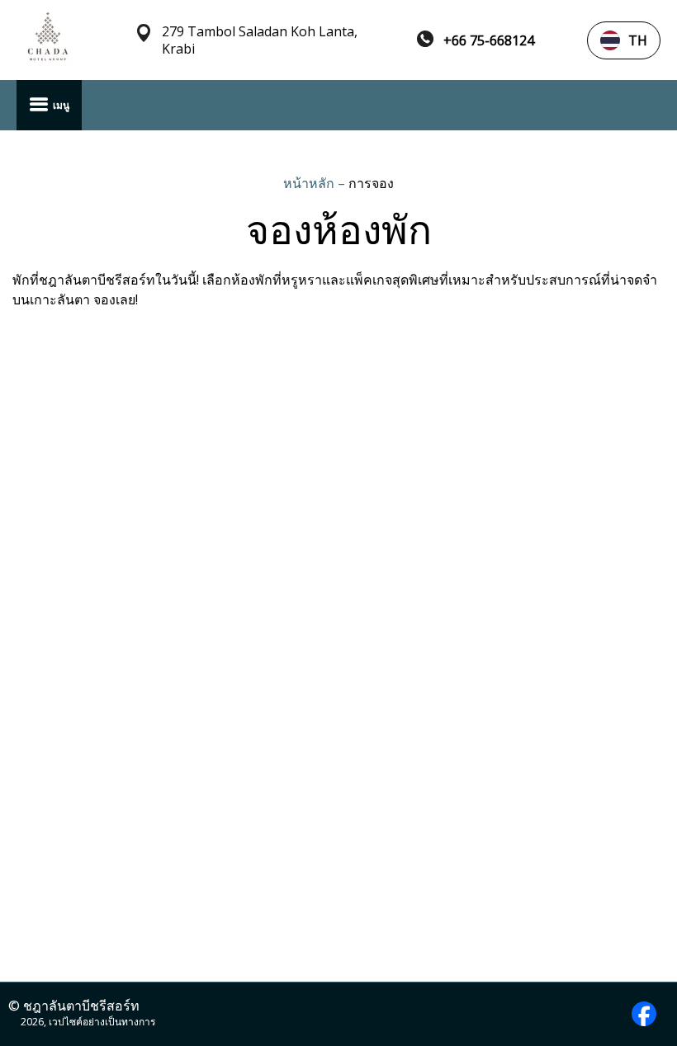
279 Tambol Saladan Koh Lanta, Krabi (259, 40)
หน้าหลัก (310, 183)
